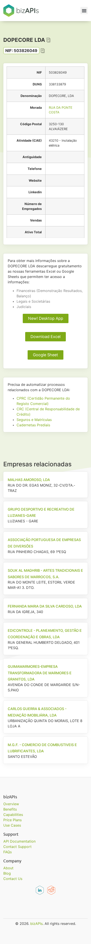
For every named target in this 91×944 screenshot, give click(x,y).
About (8, 868)
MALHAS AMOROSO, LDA (29, 479)
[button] (84, 10)
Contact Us (12, 878)
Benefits (10, 809)
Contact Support (17, 846)
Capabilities (13, 814)
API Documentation (19, 841)
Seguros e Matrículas (34, 419)
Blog (7, 873)
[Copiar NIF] (42, 50)
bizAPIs (36, 923)
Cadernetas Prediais (33, 425)
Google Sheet (45, 354)
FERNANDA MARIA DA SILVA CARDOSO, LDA (45, 606)
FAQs (7, 852)
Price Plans (12, 820)
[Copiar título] (48, 40)
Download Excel (45, 336)
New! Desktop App (45, 318)
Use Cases (12, 825)
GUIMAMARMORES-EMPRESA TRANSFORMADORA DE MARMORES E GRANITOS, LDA (40, 673)
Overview (11, 804)
